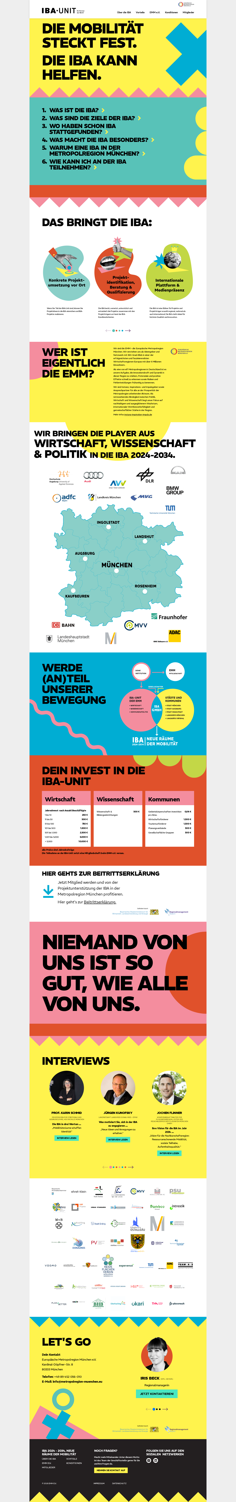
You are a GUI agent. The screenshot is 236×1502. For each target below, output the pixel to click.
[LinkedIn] (155, 1460)
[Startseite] (63, 10)
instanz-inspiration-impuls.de (138, 414)
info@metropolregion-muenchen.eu (77, 1381)
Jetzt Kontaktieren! (157, 1394)
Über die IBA (124, 12)
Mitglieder (188, 12)
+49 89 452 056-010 (68, 1376)
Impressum (99, 1483)
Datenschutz (119, 1483)
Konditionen (171, 12)
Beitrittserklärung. (100, 902)
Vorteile (140, 12)
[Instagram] (148, 1460)
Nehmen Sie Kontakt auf (111, 1470)
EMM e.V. (155, 12)
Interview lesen (66, 1138)
